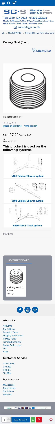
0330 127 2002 (18, 18)
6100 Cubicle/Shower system (27, 176)
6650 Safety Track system (27, 225)
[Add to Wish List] (13, 293)
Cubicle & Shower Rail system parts (39, 33)
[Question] (39, 419)
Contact (7, 366)
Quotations (8, 391)
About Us (7, 326)
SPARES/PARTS (14, 33)
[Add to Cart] (8, 293)
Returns (7, 370)
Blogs (5, 351)
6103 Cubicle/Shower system (27, 200)
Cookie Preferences (12, 345)
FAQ (5, 348)
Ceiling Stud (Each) (16, 287)
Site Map (7, 373)
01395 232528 (38, 18)
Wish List (7, 394)
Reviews (8, 234)
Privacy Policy (9, 339)
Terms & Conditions (12, 342)
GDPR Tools (8, 363)
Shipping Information (13, 335)
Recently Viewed (18, 260)
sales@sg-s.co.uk (29, 27)
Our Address (9, 329)
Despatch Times (10, 332)
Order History (9, 388)
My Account (8, 385)
